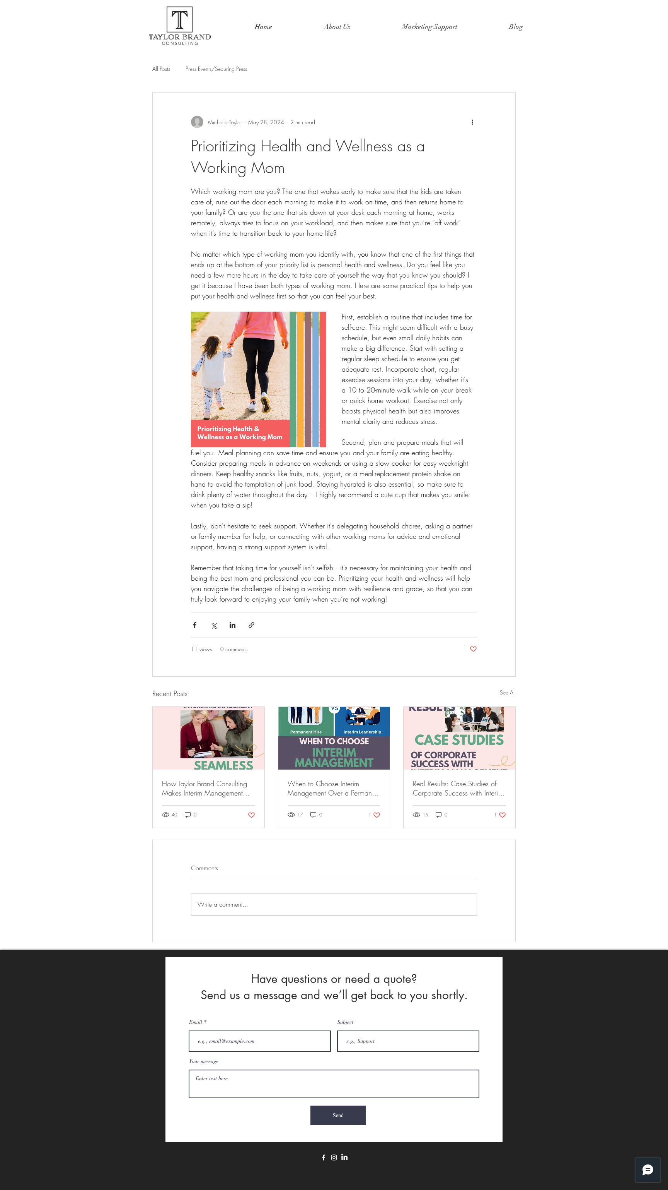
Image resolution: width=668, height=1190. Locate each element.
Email (195, 1022)
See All (508, 692)
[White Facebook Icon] (323, 1157)
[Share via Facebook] (194, 625)
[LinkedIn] (344, 1157)
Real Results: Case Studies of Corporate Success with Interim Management (458, 788)
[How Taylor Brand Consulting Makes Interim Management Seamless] (208, 738)
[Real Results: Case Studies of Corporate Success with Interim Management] (459, 738)
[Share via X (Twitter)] (213, 625)
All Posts (161, 68)
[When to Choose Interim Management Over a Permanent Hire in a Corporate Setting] (334, 738)
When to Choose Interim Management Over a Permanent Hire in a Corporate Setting (334, 788)
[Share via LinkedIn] (232, 625)
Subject (345, 1022)
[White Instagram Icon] (334, 1157)
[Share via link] (251, 625)
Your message (203, 1061)
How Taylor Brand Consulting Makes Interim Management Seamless (204, 788)
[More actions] (472, 122)
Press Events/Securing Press (216, 68)
